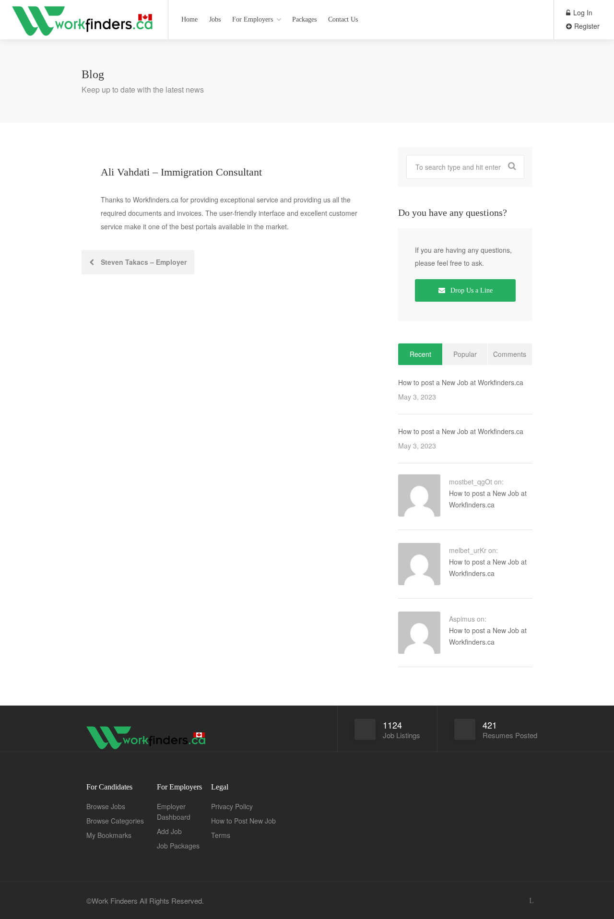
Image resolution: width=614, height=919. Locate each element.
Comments (509, 354)
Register (586, 26)
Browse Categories (115, 820)
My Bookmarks (108, 835)
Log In (581, 12)
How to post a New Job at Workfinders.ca (460, 382)
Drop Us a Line (471, 290)
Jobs (215, 19)
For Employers (252, 19)
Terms (220, 835)
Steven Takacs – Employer (143, 262)
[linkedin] (531, 901)
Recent (420, 354)
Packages (304, 19)
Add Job (169, 831)
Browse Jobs (105, 806)
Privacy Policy (232, 806)
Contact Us (343, 19)
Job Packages (178, 845)
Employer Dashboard (173, 811)
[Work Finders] (84, 40)
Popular (465, 354)
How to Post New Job (243, 820)
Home (189, 19)
